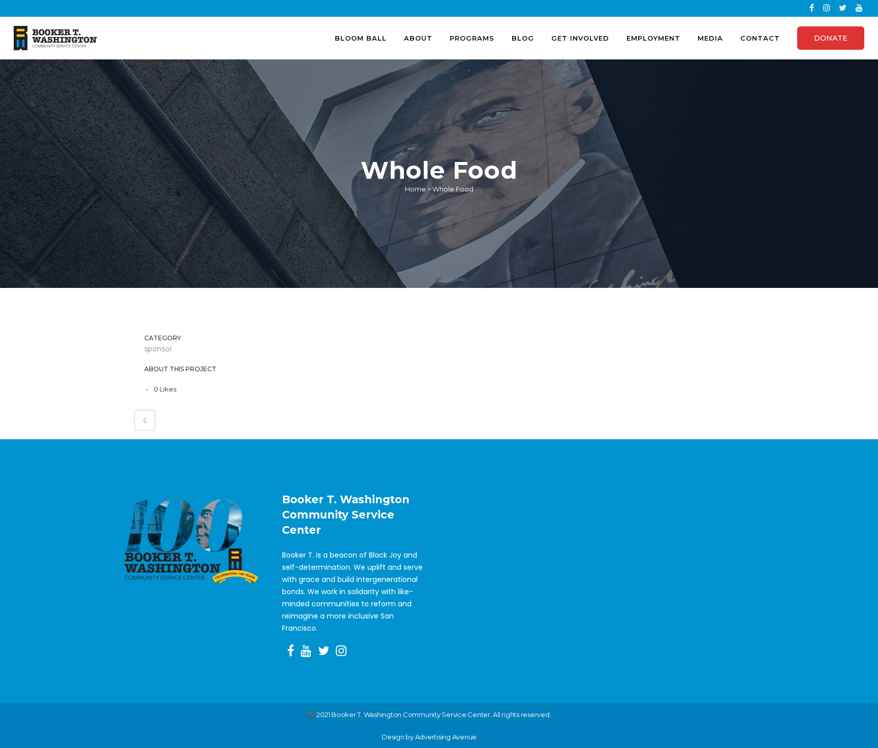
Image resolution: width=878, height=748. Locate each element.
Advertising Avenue (446, 737)
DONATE (831, 38)
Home (415, 189)
